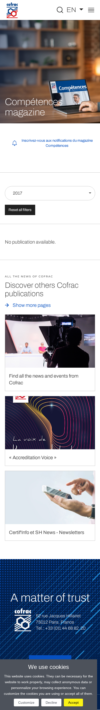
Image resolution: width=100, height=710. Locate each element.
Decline (51, 702)
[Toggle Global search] (60, 10)
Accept (73, 702)
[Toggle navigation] (91, 10)
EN (72, 10)
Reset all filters (20, 210)
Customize (26, 702)
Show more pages (32, 305)
